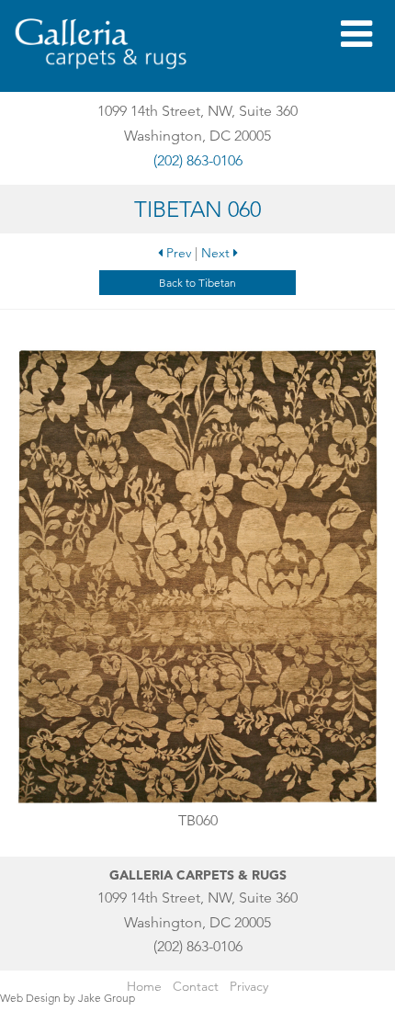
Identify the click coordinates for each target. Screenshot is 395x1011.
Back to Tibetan (197, 283)
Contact (196, 986)
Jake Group (106, 998)
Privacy (249, 986)
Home (144, 986)
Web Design (30, 998)
